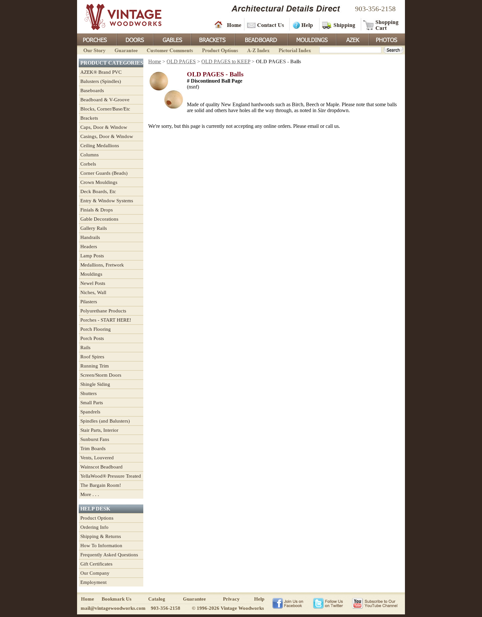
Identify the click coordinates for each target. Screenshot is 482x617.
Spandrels (90, 411)
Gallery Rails (93, 228)
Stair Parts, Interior (99, 430)
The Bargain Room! (100, 485)
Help (303, 25)
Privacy (231, 599)
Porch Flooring (95, 329)
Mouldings (311, 39)
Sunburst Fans (94, 439)
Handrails (90, 237)
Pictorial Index (294, 49)
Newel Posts (92, 283)
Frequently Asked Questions (109, 554)
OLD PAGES (181, 61)
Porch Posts (92, 338)
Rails (85, 347)
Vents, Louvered (97, 457)
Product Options (220, 49)
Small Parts (91, 402)
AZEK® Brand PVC (101, 72)
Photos (387, 39)
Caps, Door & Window (103, 127)
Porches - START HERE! (105, 320)
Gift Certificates (96, 564)
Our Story (93, 49)
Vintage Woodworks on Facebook (288, 602)
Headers (88, 246)
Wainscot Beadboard (101, 466)
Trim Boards (93, 448)
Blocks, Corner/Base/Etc (105, 108)
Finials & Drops (96, 209)
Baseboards (92, 90)
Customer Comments (170, 49)
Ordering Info (94, 527)
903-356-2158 (375, 9)
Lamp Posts (92, 255)
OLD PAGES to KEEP (225, 61)
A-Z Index (258, 49)
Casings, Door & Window (106, 136)
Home (227, 25)
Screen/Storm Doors (100, 375)
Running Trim (94, 365)
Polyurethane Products (103, 310)
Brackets (212, 39)
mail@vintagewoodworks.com (113, 608)
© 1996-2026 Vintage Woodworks (228, 608)
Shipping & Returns (100, 536)
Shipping (339, 25)
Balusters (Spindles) (100, 81)
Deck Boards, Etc (98, 191)
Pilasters (88, 301)
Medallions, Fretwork (102, 265)
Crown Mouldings (98, 182)
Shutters (88, 393)
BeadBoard (260, 39)
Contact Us (266, 25)
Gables (172, 39)
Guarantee (126, 49)
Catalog (156, 599)
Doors (134, 39)
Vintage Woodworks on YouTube (374, 602)
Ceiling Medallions (99, 145)
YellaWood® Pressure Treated (110, 476)
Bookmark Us (116, 599)
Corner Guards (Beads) (104, 173)
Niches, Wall (93, 292)
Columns (89, 154)
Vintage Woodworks (118, 16)
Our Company (95, 573)
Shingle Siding (95, 384)
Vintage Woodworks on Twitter (328, 602)
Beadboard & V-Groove (105, 99)
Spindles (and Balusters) (105, 421)
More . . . (89, 494)
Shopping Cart (381, 25)
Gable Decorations (99, 219)
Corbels (88, 164)
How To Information (101, 545)
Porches (96, 39)
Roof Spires (92, 356)
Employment (93, 582)
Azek (352, 39)
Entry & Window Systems (106, 200)
